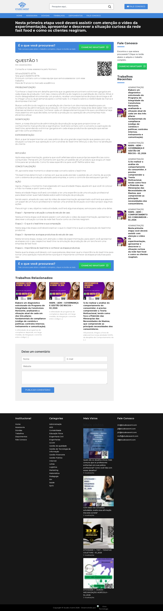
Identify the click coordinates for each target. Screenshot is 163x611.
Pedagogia (53, 476)
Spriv (51, 486)
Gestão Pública (55, 458)
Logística (53, 467)
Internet (53, 461)
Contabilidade (55, 430)
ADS (51, 427)
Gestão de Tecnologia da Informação (59, 450)
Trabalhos (59, 16)
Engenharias (54, 440)
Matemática (54, 473)
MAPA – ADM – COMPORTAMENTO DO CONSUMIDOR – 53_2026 (138, 216)
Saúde (52, 483)
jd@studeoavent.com (126, 429)
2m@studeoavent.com (127, 425)
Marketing (53, 470)
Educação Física (56, 433)
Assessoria (31, 16)
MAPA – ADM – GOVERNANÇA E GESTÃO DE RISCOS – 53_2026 (64, 305)
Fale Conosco (137, 6)
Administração (55, 424)
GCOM (52, 443)
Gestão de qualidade (58, 446)
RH (50, 479)
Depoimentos (76, 16)
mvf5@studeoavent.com (127, 436)
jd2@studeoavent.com (127, 432)
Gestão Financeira (57, 455)
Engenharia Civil (56, 437)
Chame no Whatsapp (93, 47)
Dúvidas (45, 16)
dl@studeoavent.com (126, 440)
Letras (52, 464)
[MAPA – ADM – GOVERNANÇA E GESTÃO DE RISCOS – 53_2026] (64, 291)
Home (19, 16)
